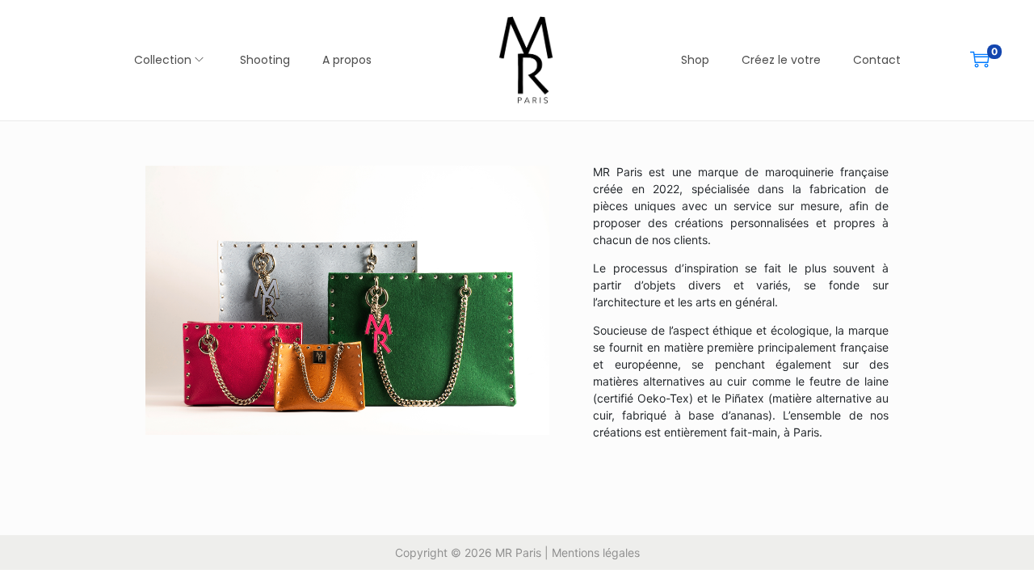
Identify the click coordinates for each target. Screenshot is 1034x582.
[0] (980, 59)
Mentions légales (596, 552)
